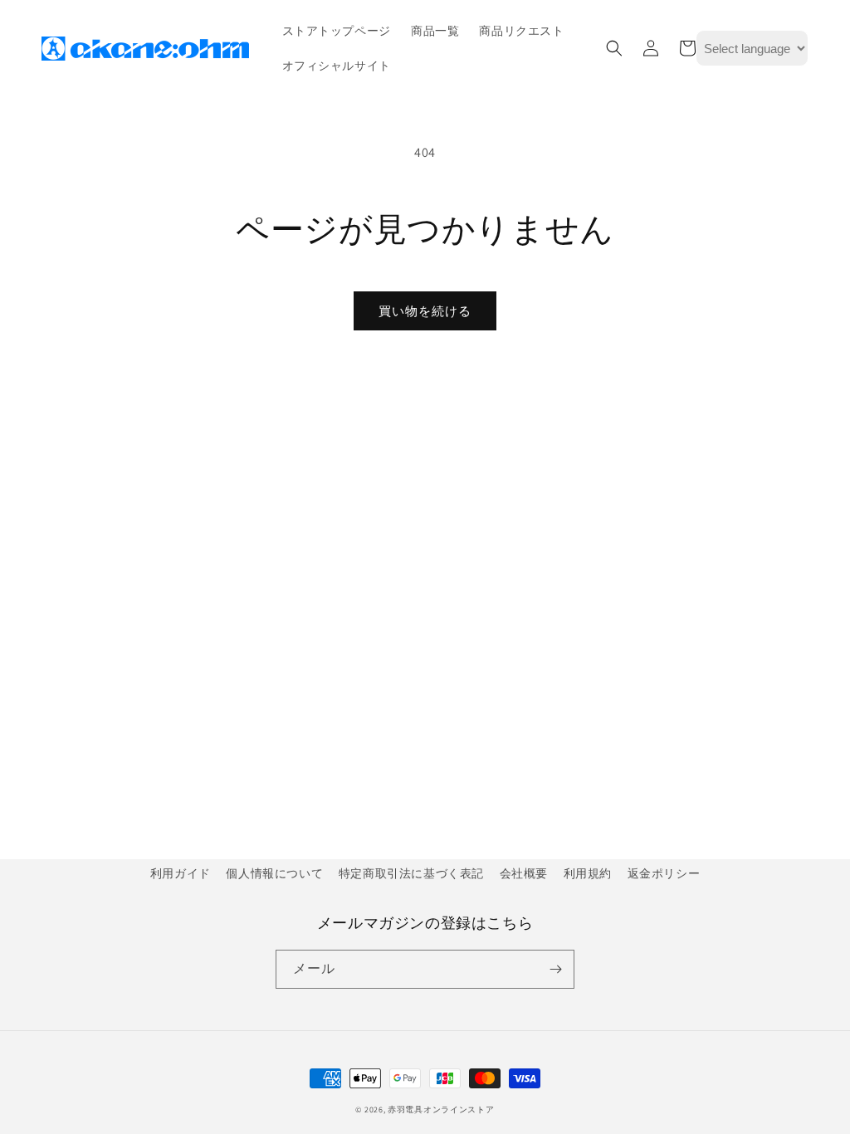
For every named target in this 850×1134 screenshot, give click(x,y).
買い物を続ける (425, 311)
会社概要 (524, 873)
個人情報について (274, 873)
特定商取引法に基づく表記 (411, 873)
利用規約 (588, 873)
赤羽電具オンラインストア (441, 1109)
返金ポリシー (664, 873)
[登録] (555, 969)
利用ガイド (180, 873)
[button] (614, 48)
